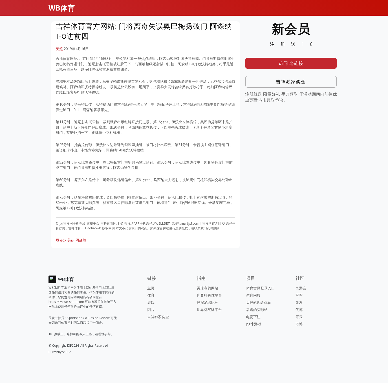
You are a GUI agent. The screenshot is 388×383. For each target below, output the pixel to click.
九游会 (300, 288)
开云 (299, 316)
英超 (59, 48)
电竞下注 (253, 316)
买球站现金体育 (258, 302)
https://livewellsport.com (66, 302)
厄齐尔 (61, 240)
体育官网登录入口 (260, 288)
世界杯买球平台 (209, 295)
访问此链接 (291, 63)
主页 (150, 288)
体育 (150, 295)
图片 (150, 309)
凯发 (299, 302)
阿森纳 (80, 240)
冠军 (299, 295)
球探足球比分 (207, 302)
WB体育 (61, 8)
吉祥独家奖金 (291, 82)
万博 (299, 324)
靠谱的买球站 (257, 309)
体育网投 (253, 295)
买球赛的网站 (207, 288)
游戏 (150, 302)
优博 (299, 309)
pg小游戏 (253, 324)
